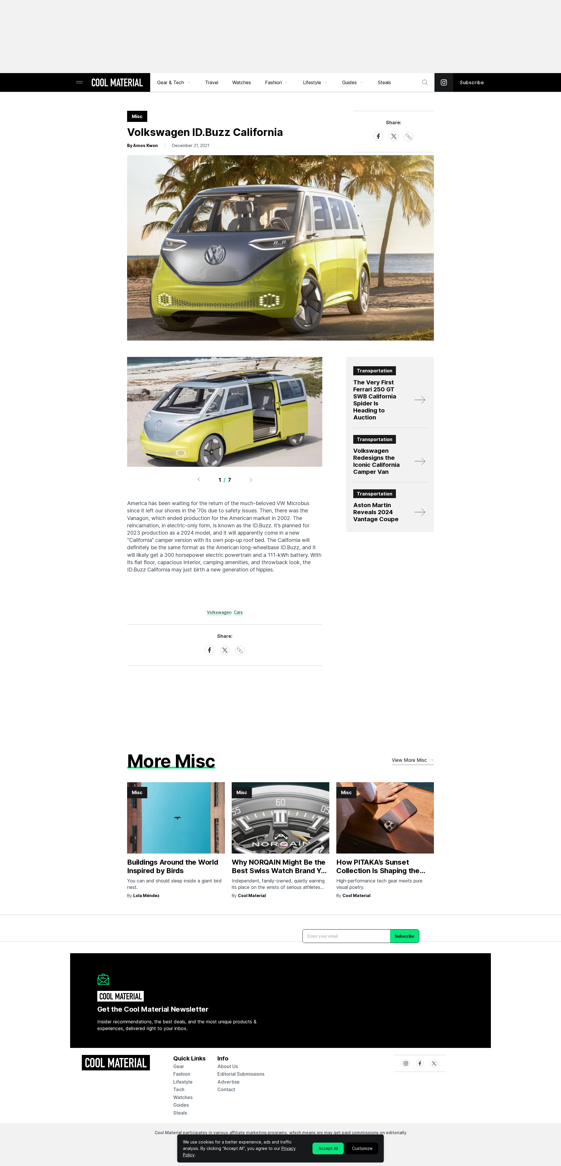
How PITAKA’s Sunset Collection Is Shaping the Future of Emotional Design (381, 870)
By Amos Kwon (142, 145)
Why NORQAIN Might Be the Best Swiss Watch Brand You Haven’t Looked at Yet (280, 870)
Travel (211, 82)
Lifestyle (312, 82)
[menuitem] (174, 82)
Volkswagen (219, 612)
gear (178, 1066)
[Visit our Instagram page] (443, 82)
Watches (241, 82)
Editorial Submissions (240, 1074)
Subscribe (472, 82)
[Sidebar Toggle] (79, 82)
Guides (349, 82)
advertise (228, 1082)
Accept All (328, 1148)
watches (183, 1097)
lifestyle (183, 1082)
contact (226, 1089)
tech (178, 1089)
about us (227, 1066)
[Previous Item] (199, 480)
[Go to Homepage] (117, 83)
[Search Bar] (425, 82)
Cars (238, 612)
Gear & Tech (170, 82)
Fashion (273, 82)
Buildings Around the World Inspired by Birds (172, 866)
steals (384, 82)
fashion (181, 1074)
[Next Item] (251, 480)
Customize (362, 1148)
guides (181, 1105)
